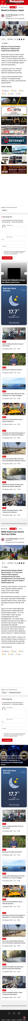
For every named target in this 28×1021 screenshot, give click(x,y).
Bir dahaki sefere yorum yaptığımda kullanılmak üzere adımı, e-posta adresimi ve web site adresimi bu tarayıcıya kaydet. (14, 252)
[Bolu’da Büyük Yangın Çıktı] (14, 273)
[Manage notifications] (24, 1017)
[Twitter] (14, 1013)
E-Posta (4, 246)
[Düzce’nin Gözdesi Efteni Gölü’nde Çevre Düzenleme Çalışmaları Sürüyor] (14, 454)
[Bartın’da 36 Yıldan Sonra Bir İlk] (14, 364)
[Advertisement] (14, 189)
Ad (3, 239)
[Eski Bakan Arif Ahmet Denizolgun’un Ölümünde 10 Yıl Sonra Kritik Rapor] (14, 434)
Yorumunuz (10, 225)
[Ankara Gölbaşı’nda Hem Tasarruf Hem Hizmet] (14, 339)
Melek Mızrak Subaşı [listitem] (14, 692)
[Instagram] (19, 1013)
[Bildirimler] (5, 4)
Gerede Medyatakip (12, 15)
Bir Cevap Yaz (7, 217)
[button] (2, 4)
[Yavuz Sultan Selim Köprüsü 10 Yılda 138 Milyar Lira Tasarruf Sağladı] (14, 389)
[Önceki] (2, 273)
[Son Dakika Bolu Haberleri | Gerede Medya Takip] (15, 1)
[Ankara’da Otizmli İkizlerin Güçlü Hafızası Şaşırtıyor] (14, 414)
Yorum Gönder (7, 258)
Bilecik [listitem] (4, 210)
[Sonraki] (25, 273)
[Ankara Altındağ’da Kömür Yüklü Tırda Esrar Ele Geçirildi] (14, 505)
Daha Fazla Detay (14, 322)
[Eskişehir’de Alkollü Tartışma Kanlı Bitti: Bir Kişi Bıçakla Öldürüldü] (14, 480)
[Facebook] (9, 1013)
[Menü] (2, 1)
